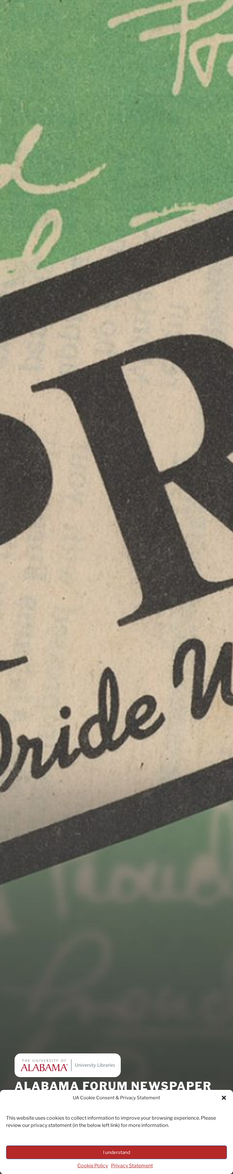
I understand (116, 1152)
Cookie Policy (92, 1166)
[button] (224, 1098)
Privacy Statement (132, 1166)
